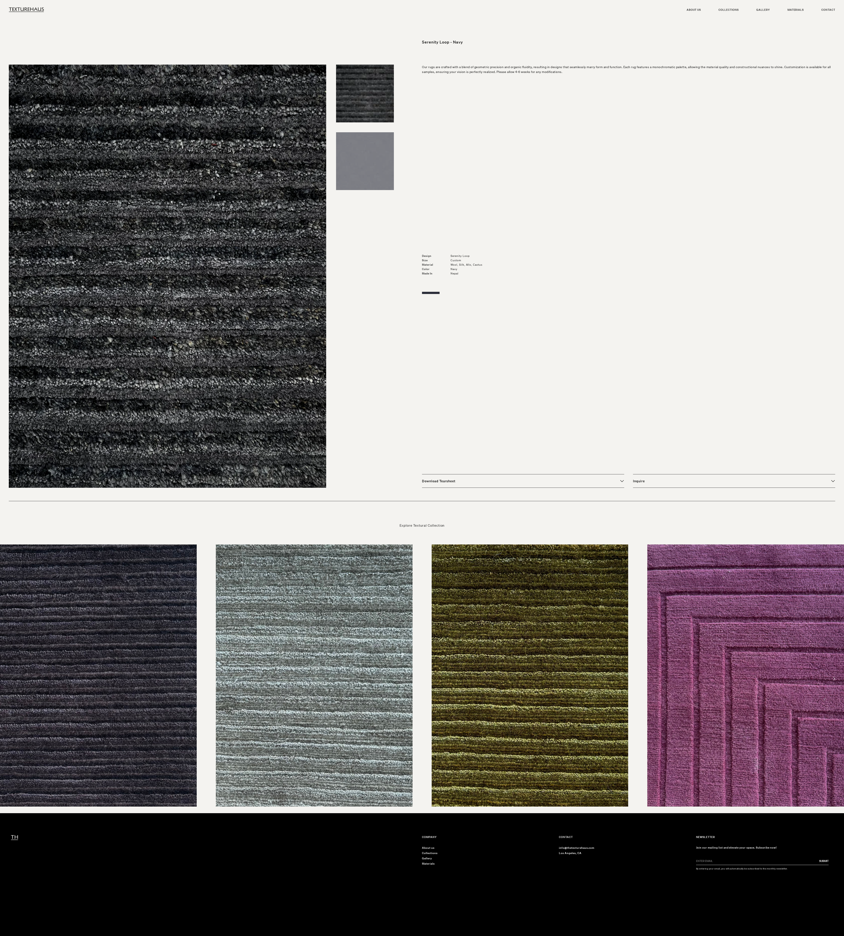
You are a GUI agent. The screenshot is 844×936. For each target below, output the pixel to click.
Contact (828, 10)
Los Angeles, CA (570, 853)
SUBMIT (824, 861)
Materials (796, 10)
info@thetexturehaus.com (576, 848)
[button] (834, 678)
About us (694, 10)
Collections (728, 10)
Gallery (763, 10)
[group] (98, 675)
